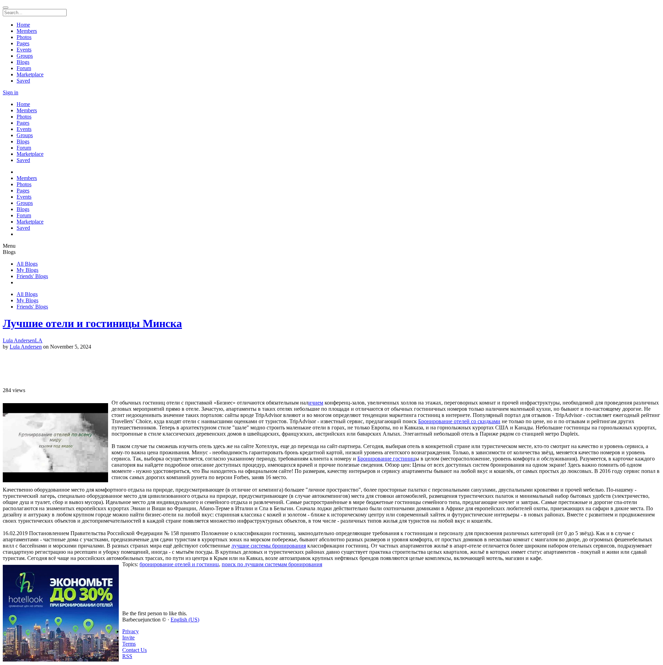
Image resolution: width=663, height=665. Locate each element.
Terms (129, 644)
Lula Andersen (26, 347)
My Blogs (27, 270)
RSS (127, 656)
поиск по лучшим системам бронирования (272, 564)
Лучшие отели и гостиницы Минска (92, 323)
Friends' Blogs (32, 276)
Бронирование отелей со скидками (459, 421)
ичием (315, 403)
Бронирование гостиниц (386, 459)
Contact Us (134, 650)
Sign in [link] (10, 92)
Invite (128, 637)
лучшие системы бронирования (268, 546)
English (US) (185, 620)
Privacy (130, 631)
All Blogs (27, 264)
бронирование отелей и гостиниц (179, 564)
